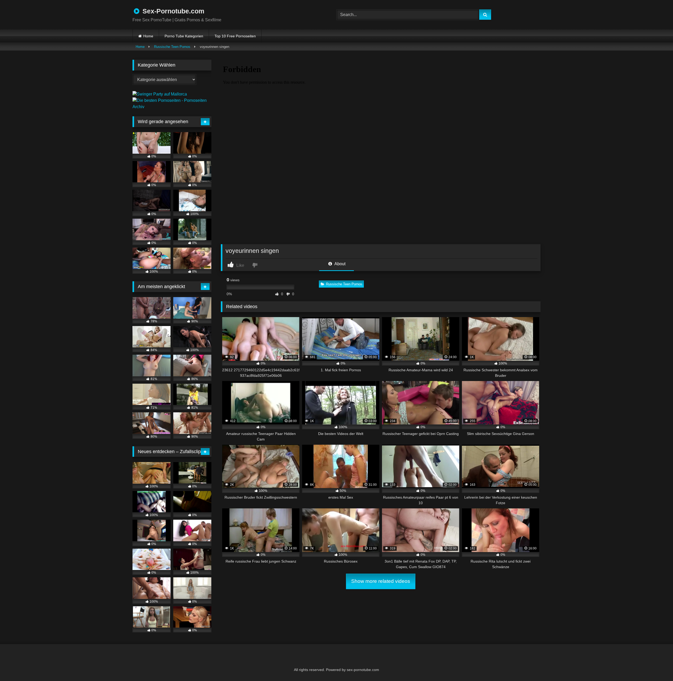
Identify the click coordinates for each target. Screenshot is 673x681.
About (339, 264)
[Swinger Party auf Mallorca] (159, 94)
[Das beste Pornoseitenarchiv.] (171, 106)
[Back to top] (656, 665)
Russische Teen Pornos (172, 47)
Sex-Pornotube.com (172, 11)
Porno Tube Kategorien (184, 36)
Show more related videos (380, 581)
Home (148, 36)
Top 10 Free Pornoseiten (235, 36)
